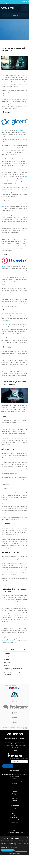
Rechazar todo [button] (21, 850)
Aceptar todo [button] (7, 850)
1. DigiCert (7, 653)
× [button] (27, 837)
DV (17, 172)
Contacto (14, 778)
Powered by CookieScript (14, 853)
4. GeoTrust (7, 662)
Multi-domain (14, 817)
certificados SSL (20, 130)
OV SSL (14, 811)
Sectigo (3, 206)
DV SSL (14, 813)
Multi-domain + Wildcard (14, 820)
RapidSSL (21, 351)
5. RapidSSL (7, 665)
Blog (14, 830)
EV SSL (14, 809)
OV (24, 174)
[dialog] (14, 845)
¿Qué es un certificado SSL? (14, 832)
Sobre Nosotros (6, 774)
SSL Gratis (14, 822)
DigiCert (3, 130)
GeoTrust (4, 324)
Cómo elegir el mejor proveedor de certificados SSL (13, 669)
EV (26, 176)
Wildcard (14, 815)
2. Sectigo (6, 656)
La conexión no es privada (14, 835)
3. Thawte (6, 659)
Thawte (3, 266)
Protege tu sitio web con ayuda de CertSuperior (13, 673)
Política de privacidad (12, 847)
